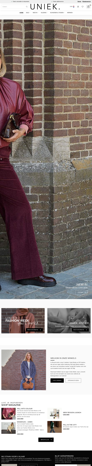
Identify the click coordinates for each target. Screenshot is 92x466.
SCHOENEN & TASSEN (57, 12)
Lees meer (20, 418)
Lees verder (57, 380)
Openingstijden (73, 380)
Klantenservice (86, 1)
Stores (79, 1)
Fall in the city (70, 425)
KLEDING (43, 12)
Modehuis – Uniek (25, 422)
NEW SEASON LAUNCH (72, 412)
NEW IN (35, 12)
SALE (27, 12)
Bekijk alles (45, 439)
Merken (70, 12)
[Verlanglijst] (82, 6)
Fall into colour (24, 409)
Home (21, 12)
